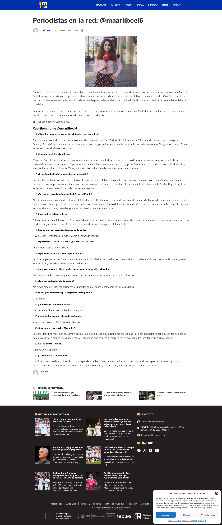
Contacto (145, 503)
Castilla (140, 5)
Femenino (128, 5)
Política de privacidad (189, 521)
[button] (217, 493)
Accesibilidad (56, 503)
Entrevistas (153, 5)
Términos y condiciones (90, 503)
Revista (176, 5)
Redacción (132, 503)
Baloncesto (115, 5)
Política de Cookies (174, 521)
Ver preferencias (208, 515)
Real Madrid (101, 5)
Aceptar (165, 515)
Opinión (165, 5)
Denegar (187, 515)
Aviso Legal (202, 521)
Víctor (46, 30)
